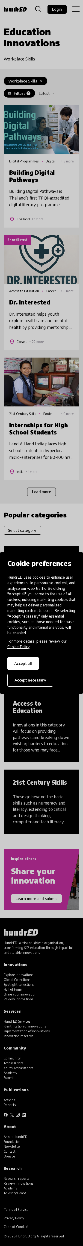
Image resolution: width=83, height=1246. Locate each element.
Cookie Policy (18, 646)
